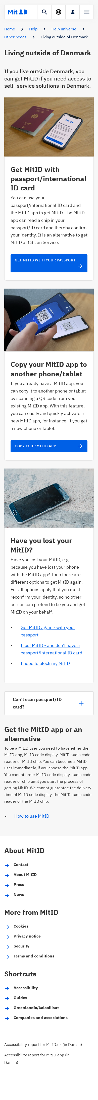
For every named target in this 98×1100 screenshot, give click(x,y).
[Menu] (86, 12)
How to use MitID (31, 816)
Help (33, 28)
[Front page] (18, 12)
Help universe (64, 28)
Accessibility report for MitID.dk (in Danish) (43, 1044)
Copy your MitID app (49, 446)
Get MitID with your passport (49, 263)
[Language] (58, 12)
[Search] (44, 12)
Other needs (15, 36)
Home (9, 28)
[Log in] (72, 12)
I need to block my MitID (45, 663)
